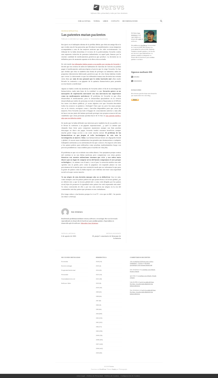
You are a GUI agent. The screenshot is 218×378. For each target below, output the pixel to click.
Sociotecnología (66, 266)
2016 (97, 305)
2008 (97, 340)
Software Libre (66, 283)
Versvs (111, 366)
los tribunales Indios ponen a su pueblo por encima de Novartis (96, 64)
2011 (97, 327)
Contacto (115, 21)
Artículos (136, 76)
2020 (97, 287)
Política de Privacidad (95, 376)
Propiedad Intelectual (69, 31)
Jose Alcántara (84, 21)
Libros (105, 21)
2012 (97, 322)
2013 (97, 318)
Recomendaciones (129, 21)
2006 (97, 348)
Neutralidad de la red (68, 279)
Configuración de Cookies (130, 376)
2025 (97, 266)
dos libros (144, 45)
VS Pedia (97, 21)
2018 (97, 296)
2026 (97, 261)
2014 (97, 314)
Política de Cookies (112, 376)
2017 (97, 300)
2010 (97, 331)
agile (139, 39)
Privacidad (64, 274)
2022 (97, 279)
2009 (97, 335)
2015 (97, 309)
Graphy (114, 369)
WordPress (102, 369)
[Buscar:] (161, 21)
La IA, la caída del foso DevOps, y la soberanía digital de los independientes (142, 284)
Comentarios (137, 81)
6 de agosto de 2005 (68, 236)
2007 (97, 344)
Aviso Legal (81, 376)
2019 (97, 292)
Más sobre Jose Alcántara (89, 223)
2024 (97, 270)
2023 (97, 274)
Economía (64, 261)
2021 (97, 283)
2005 (97, 353)
